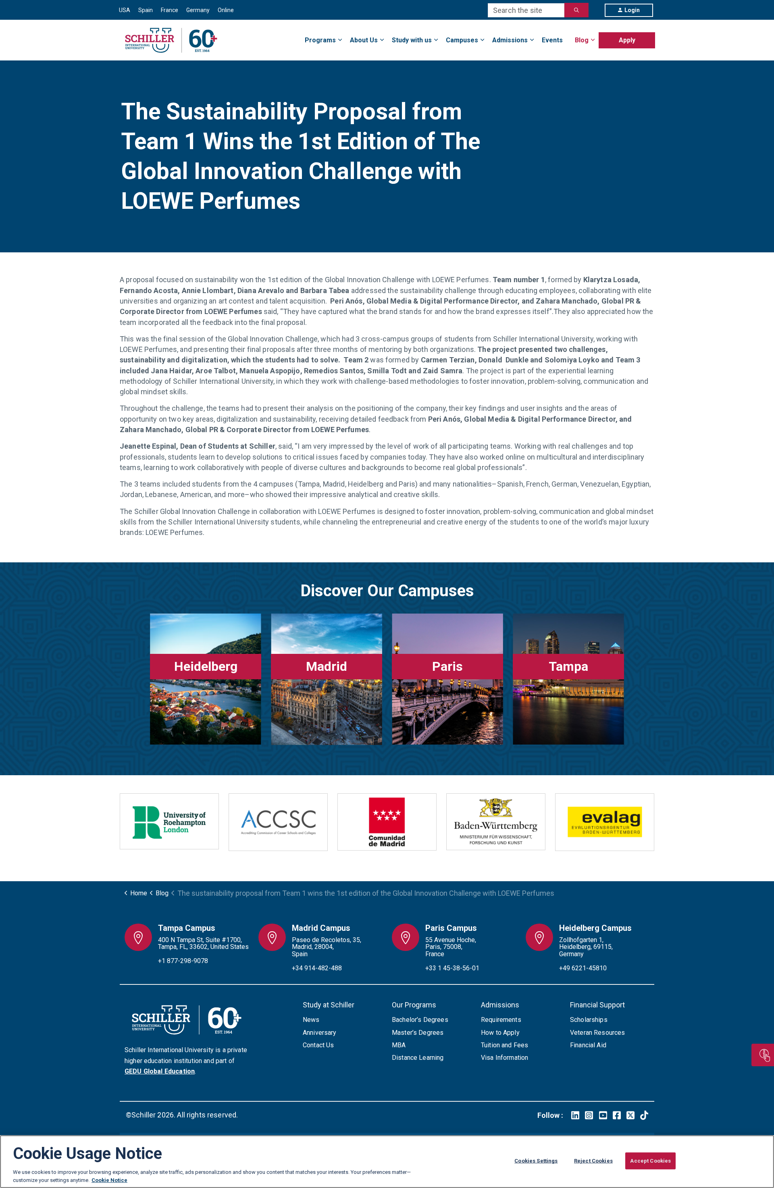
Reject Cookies (593, 1161)
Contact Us (318, 1045)
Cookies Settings (536, 1161)
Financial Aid (588, 1045)
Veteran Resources (597, 1032)
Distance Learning (418, 1057)
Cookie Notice (109, 1180)
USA (124, 10)
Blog (582, 40)
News (311, 1020)
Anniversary (320, 1032)
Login (632, 10)
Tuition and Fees (504, 1045)
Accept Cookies (650, 1161)
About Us (364, 40)
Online (226, 10)
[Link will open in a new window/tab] (575, 1115)
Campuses (462, 40)
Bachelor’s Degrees (420, 1020)
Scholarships (589, 1020)
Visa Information (504, 1057)
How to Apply (500, 1032)
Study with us (412, 40)
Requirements (501, 1020)
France (169, 10)
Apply (627, 40)
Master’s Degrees (417, 1032)
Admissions (510, 40)
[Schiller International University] (171, 40)
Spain (145, 10)
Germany (198, 10)
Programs (320, 40)
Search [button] (576, 10)
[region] (387, 1161)
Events (552, 40)
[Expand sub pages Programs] (655, 35)
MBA (399, 1045)
